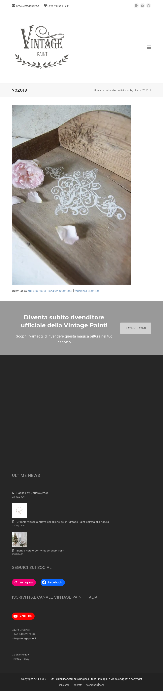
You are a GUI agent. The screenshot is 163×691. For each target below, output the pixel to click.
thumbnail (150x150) (87, 290)
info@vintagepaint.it (27, 5)
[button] (149, 47)
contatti (78, 684)
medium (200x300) (60, 290)
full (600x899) (37, 290)
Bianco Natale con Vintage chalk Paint (40, 550)
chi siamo (64, 684)
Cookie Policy (20, 654)
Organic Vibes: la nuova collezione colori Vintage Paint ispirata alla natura (62, 521)
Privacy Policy (20, 658)
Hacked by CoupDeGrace (32, 492)
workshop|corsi (95, 684)
